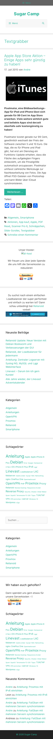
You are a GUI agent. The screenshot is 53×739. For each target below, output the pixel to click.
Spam (8, 495)
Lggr (35, 467)
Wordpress (10, 502)
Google (30, 463)
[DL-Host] (26, 253)
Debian (16, 462)
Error (25, 463)
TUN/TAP (40, 495)
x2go (18, 503)
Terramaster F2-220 (23, 495)
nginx (8, 479)
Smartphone (27, 217)
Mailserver (10, 475)
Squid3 (13, 495)
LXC (36, 471)
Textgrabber (28, 230)
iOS (13, 467)
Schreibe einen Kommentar (22, 234)
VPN (8, 499)
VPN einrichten (15, 499)
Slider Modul (41, 492)
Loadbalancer (26, 472)
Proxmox (11, 420)
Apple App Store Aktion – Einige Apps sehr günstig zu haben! (24, 60)
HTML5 (8, 467)
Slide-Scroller (11, 230)
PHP (23, 484)
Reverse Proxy (15, 491)
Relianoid (38, 306)
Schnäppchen (36, 226)
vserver (25, 499)
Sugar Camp (26, 13)
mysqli (28, 476)
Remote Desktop (21, 488)
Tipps (33, 495)
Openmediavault (30, 479)
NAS (32, 476)
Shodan (34, 492)
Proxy (42, 483)
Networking (39, 476)
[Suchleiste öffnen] (43, 23)
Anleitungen (12, 412)
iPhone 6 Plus (21, 467)
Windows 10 (33, 499)
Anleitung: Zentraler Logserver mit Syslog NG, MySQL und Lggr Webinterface (25, 363)
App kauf (24, 222)
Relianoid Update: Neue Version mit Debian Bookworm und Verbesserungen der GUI (26, 344)
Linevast (13, 471)
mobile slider (20, 476)
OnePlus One (17, 479)
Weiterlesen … (15, 192)
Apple (33, 222)
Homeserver (38, 463)
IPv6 (31, 466)
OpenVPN (11, 416)
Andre (9, 687)
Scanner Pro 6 (20, 226)
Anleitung (15, 456)
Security (28, 492)
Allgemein (13, 217)
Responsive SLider (34, 488)
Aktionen (12, 222)
